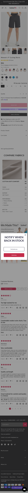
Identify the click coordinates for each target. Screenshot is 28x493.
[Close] (25, 235)
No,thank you (14, 249)
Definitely (14, 255)
